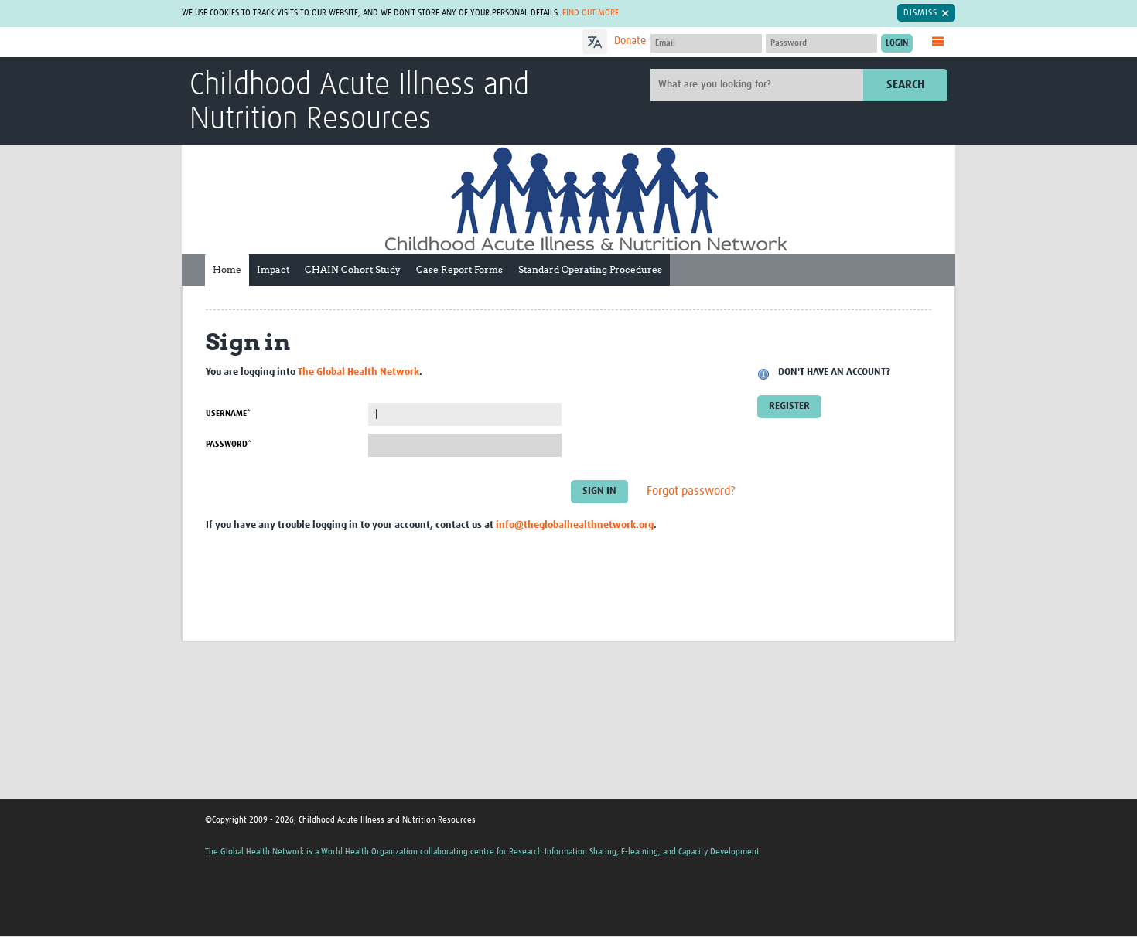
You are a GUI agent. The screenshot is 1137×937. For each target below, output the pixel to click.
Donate (630, 41)
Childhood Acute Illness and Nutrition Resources (359, 102)
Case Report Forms (459, 269)
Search (905, 84)
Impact (273, 269)
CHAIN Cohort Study (353, 269)
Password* (228, 444)
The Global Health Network (304, 42)
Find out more (590, 13)
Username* (228, 413)
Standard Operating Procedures (590, 269)
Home (227, 269)
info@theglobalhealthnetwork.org (575, 525)
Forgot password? (691, 491)
